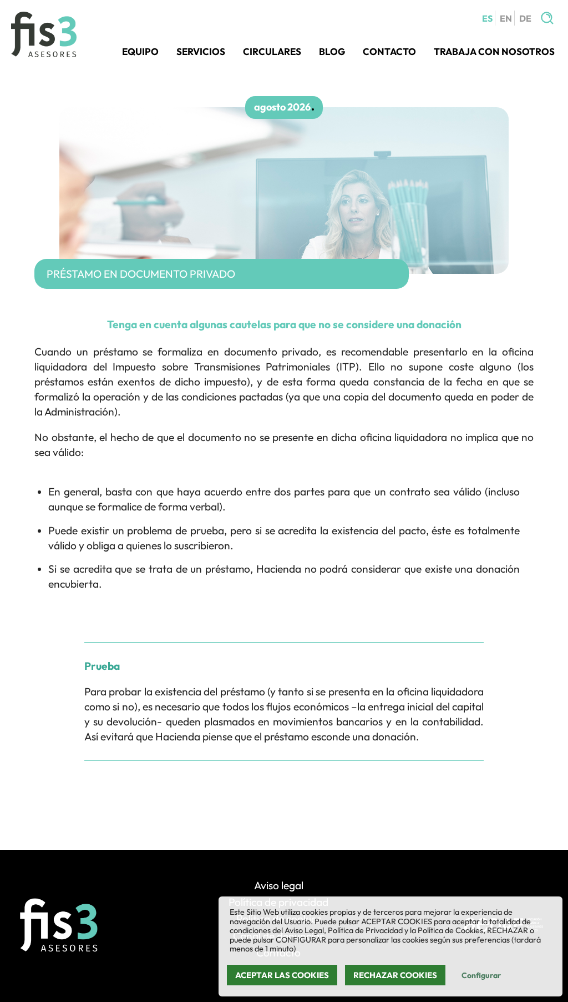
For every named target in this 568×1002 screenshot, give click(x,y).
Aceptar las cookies (282, 975)
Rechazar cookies (395, 975)
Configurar (481, 975)
